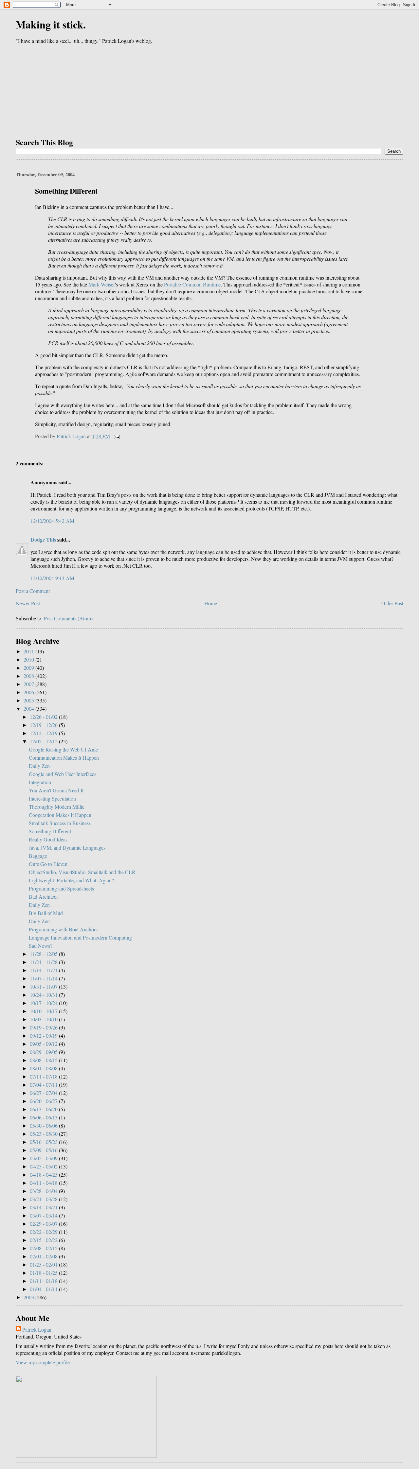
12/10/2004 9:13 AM (52, 578)
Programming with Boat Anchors (63, 929)
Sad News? (40, 945)
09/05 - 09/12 (44, 1043)
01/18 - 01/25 (44, 1272)
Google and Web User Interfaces (62, 773)
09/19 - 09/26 (44, 1027)
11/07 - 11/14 (44, 978)
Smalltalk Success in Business (60, 823)
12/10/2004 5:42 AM (52, 520)
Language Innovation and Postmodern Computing (80, 937)
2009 (29, 667)
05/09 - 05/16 (44, 1150)
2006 (29, 692)
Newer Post (28, 603)
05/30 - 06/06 (44, 1125)
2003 (29, 1297)
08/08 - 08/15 (44, 1060)
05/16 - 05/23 (44, 1141)
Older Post (392, 603)
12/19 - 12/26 (44, 724)
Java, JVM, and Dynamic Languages (67, 847)
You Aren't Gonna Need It (56, 790)
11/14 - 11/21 (44, 970)
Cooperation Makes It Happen (60, 814)
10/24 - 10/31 (44, 994)
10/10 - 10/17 (44, 1011)
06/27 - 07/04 (44, 1092)
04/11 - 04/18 (44, 1182)
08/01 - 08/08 (44, 1068)
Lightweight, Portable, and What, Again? (71, 880)
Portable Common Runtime (192, 284)
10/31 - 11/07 (44, 986)
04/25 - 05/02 (44, 1166)
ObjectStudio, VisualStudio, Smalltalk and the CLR (82, 872)
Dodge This (43, 539)
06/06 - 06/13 (44, 1117)
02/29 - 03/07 (44, 1223)
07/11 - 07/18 (44, 1076)
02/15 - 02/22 (44, 1239)
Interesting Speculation (52, 798)
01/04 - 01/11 (44, 1289)
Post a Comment (33, 590)
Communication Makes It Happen (64, 757)
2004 (29, 708)
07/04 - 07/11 (44, 1084)
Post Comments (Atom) (68, 618)
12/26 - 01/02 (44, 716)
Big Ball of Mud (46, 912)
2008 (29, 675)
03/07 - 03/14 (44, 1215)
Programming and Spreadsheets (61, 888)
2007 (29, 684)
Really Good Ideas (48, 839)
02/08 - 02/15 (44, 1248)
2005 (29, 700)
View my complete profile (43, 1362)
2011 (29, 651)
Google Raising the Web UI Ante (63, 749)
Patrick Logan (36, 1329)
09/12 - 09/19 (44, 1035)
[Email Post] (116, 436)
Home (210, 603)
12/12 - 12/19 (44, 733)
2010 (29, 659)
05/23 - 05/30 (44, 1133)
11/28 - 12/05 (44, 953)
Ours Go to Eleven (48, 863)
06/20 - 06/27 (44, 1100)
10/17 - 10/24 (44, 1002)
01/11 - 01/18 (44, 1280)
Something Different (50, 831)
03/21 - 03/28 (44, 1199)
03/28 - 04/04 (44, 1190)
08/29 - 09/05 (44, 1051)
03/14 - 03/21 (44, 1207)
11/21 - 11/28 (44, 962)
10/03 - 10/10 (44, 1019)
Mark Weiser (101, 284)
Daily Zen (39, 765)
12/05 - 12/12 (44, 741)
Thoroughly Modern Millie (56, 806)
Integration (40, 782)
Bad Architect (43, 896)
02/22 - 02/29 (44, 1231)
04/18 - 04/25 (44, 1174)
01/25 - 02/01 (44, 1264)
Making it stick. (51, 24)
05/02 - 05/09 (44, 1158)
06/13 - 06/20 (44, 1109)
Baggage (38, 855)
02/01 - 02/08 (44, 1256)
